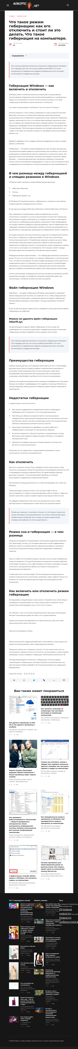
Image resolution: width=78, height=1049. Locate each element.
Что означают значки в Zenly (27, 963)
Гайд (70, 906)
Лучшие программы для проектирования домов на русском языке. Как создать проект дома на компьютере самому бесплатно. (53, 867)
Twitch (61, 906)
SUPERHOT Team (73, 904)
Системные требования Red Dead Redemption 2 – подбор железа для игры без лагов (52, 973)
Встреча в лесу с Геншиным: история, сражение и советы (52, 992)
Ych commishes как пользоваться (26, 984)
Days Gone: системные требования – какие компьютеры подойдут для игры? (53, 922)
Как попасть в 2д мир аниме (27, 947)
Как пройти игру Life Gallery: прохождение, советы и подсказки (52, 905)
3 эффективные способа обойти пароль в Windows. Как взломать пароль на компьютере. (23, 878)
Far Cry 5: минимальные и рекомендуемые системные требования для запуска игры (51, 1013)
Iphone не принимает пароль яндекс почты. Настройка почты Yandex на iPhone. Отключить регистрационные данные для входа (27, 909)
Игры (72, 914)
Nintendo (64, 904)
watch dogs (66, 906)
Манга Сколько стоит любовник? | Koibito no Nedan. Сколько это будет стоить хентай (27, 930)
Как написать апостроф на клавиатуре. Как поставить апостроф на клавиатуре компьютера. (52, 712)
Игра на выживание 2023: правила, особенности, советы (52, 955)
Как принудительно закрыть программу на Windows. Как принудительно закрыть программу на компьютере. (53, 820)
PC (67, 904)
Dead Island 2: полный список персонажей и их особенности (52, 939)
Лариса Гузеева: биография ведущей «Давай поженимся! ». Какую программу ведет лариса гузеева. (22, 773)
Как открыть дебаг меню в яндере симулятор (26, 1018)
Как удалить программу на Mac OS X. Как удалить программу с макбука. (22, 725)
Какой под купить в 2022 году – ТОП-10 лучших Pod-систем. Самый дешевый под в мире (27, 1001)
